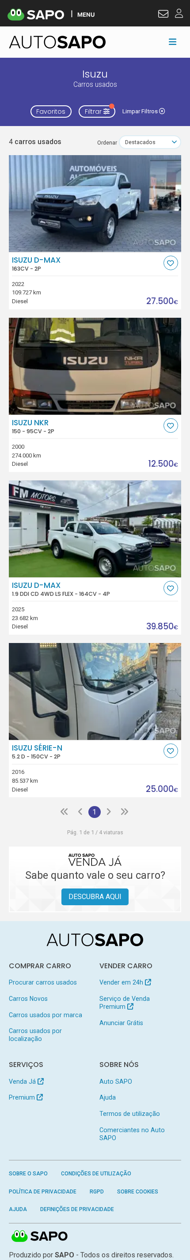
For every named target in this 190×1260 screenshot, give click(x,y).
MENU (86, 14)
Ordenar (107, 142)
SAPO (40, 1236)
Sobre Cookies (137, 1192)
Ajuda (107, 1097)
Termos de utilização (129, 1113)
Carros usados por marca (45, 1014)
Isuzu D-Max (36, 264)
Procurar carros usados (43, 982)
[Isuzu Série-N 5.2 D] (95, 691)
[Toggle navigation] (172, 42)
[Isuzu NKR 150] (95, 366)
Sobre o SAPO (28, 1174)
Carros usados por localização (35, 1034)
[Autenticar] (163, 15)
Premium (23, 1097)
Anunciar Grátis (121, 1022)
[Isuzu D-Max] (95, 203)
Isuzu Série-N (37, 751)
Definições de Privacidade (77, 1209)
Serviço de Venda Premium (124, 1002)
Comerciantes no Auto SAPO (132, 1133)
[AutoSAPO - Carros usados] (57, 42)
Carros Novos (28, 998)
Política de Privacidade (42, 1192)
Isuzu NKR (33, 426)
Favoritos (50, 111)
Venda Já (23, 1081)
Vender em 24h (122, 982)
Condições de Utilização (96, 1174)
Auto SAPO (115, 1081)
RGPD (97, 1192)
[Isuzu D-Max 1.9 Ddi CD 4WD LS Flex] (95, 528)
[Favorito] (170, 263)
